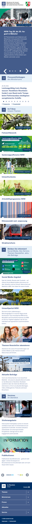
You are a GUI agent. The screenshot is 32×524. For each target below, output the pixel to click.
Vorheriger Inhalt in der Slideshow (5, 71)
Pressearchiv (6, 104)
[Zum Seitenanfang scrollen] (28, 520)
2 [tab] (6, 101)
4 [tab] (11, 101)
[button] (3, 475)
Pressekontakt (16, 104)
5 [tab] (14, 101)
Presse (4, 502)
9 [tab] (25, 101)
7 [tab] (20, 101)
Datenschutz (13, 521)
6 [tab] (17, 101)
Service (4, 512)
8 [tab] (22, 101)
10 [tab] (28, 101)
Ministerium (6, 497)
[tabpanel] (16, 37)
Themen (4, 492)
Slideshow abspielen (21, 71)
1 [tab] (3, 101)
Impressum (4, 521)
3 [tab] (9, 101)
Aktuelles (5, 507)
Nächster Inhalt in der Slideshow (27, 71)
